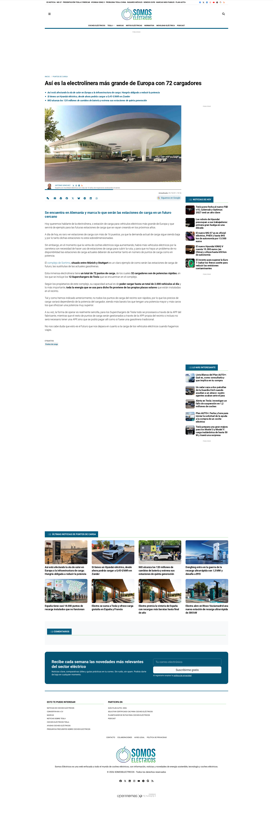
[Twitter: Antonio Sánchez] (73, 185)
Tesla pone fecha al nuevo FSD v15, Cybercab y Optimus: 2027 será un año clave (212, 209)
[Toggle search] (223, 14)
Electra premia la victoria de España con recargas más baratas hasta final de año (159, 609)
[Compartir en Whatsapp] (97, 198)
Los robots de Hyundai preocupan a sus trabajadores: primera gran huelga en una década (212, 223)
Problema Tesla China (116, 2)
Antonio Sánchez (63, 185)
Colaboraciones (124, 737)
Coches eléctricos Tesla (58, 722)
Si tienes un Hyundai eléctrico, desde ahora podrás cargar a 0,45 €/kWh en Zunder (88, 96)
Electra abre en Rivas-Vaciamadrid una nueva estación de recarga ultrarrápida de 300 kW (207, 609)
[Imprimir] (61, 198)
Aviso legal (139, 737)
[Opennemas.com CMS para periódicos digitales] (136, 798)
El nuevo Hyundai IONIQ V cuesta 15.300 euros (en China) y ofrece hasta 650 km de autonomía (211, 250)
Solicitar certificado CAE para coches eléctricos (130, 712)
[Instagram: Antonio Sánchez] (76, 185)
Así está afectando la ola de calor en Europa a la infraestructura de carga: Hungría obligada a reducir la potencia (103, 92)
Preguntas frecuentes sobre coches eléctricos (68, 729)
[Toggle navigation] (49, 14)
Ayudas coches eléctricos (58, 726)
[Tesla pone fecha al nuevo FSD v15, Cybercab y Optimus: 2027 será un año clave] (190, 210)
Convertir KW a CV (55, 712)
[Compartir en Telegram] (85, 198)
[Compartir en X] (73, 198)
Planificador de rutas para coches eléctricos (129, 715)
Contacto (110, 737)
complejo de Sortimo (58, 262)
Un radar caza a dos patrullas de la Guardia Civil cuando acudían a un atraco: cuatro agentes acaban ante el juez (211, 391)
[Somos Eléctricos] (136, 14)
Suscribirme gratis (187, 670)
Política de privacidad (157, 737)
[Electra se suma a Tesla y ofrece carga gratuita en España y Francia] (113, 591)
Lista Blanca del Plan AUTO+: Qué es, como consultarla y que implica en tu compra (211, 377)
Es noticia (51, 2)
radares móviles (134, 2)
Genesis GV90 (149, 2)
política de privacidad (183, 676)
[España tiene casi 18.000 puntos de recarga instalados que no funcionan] (66, 591)
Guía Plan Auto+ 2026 (117, 708)
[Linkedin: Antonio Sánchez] (79, 185)
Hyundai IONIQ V (98, 2)
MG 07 (59, 2)
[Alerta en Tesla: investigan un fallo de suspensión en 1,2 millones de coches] (190, 404)
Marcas (50, 715)
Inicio (47, 77)
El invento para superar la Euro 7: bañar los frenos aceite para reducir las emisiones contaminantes (212, 264)
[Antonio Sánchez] (49, 186)
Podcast (112, 719)
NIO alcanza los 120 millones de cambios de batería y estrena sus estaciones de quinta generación (97, 100)
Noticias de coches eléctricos (60, 708)
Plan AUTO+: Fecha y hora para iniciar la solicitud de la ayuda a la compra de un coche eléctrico (212, 417)
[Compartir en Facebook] (67, 198)
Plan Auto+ (181, 2)
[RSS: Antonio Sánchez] (81, 185)
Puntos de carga (60, 77)
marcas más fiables (165, 2)
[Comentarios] (48, 198)
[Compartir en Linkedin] (91, 198)
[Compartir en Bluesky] (79, 198)
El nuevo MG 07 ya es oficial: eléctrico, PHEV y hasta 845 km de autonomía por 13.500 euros (211, 237)
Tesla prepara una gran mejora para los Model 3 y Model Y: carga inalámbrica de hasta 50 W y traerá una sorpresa (212, 431)
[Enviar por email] (55, 198)
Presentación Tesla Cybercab (76, 2)
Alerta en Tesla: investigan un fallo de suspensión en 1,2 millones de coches (211, 403)
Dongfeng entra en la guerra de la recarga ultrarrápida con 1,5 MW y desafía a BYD (204, 570)
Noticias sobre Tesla (56, 719)
